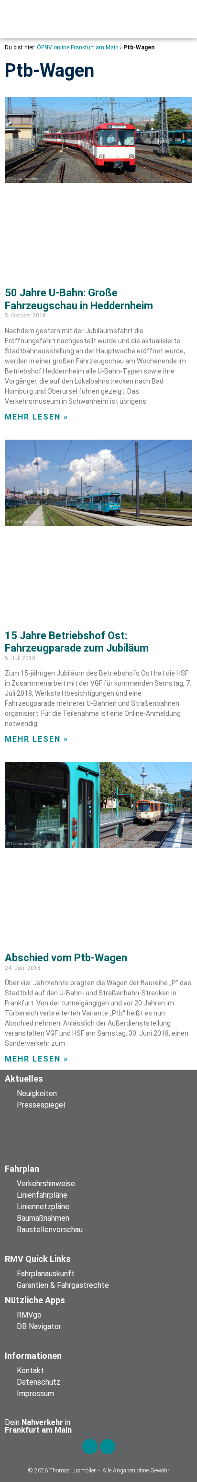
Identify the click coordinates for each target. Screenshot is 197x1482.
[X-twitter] (107, 1446)
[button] (66, 19)
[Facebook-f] (90, 1446)
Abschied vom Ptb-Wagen (66, 958)
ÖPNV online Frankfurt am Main (78, 47)
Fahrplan (22, 1169)
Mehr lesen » (36, 416)
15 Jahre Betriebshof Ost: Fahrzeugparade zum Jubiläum (77, 642)
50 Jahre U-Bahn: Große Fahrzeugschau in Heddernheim (79, 299)
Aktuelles (24, 1079)
